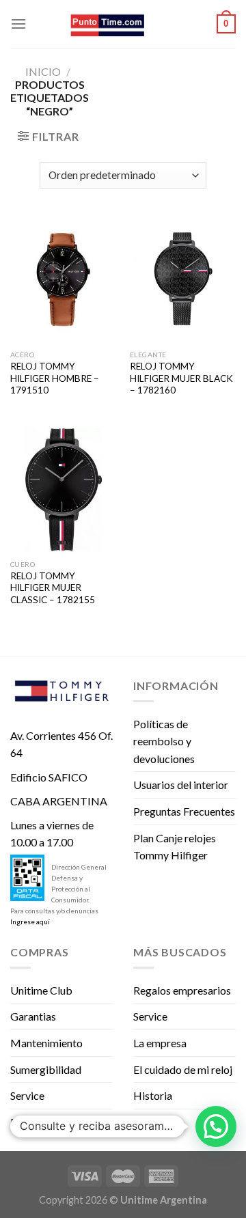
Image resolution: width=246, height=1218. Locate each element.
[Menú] (18, 23)
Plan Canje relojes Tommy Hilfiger (174, 846)
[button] (215, 1126)
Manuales (156, 1122)
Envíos (25, 1122)
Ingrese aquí (30, 921)
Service (27, 1095)
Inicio (43, 71)
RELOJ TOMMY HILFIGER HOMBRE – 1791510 (54, 378)
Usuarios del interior (180, 784)
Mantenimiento (46, 1042)
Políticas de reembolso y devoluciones (164, 741)
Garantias (33, 1016)
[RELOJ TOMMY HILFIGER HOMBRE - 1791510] (63, 279)
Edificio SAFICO (48, 777)
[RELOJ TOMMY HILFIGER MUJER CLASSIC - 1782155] (63, 489)
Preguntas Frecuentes (184, 811)
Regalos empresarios (182, 990)
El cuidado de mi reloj (182, 1069)
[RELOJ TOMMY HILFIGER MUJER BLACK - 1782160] (183, 279)
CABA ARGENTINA (58, 800)
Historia (152, 1095)
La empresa (160, 1042)
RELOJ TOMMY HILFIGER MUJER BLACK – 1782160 (181, 378)
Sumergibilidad (45, 1069)
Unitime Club (41, 990)
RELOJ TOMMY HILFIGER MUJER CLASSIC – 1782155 (52, 587)
